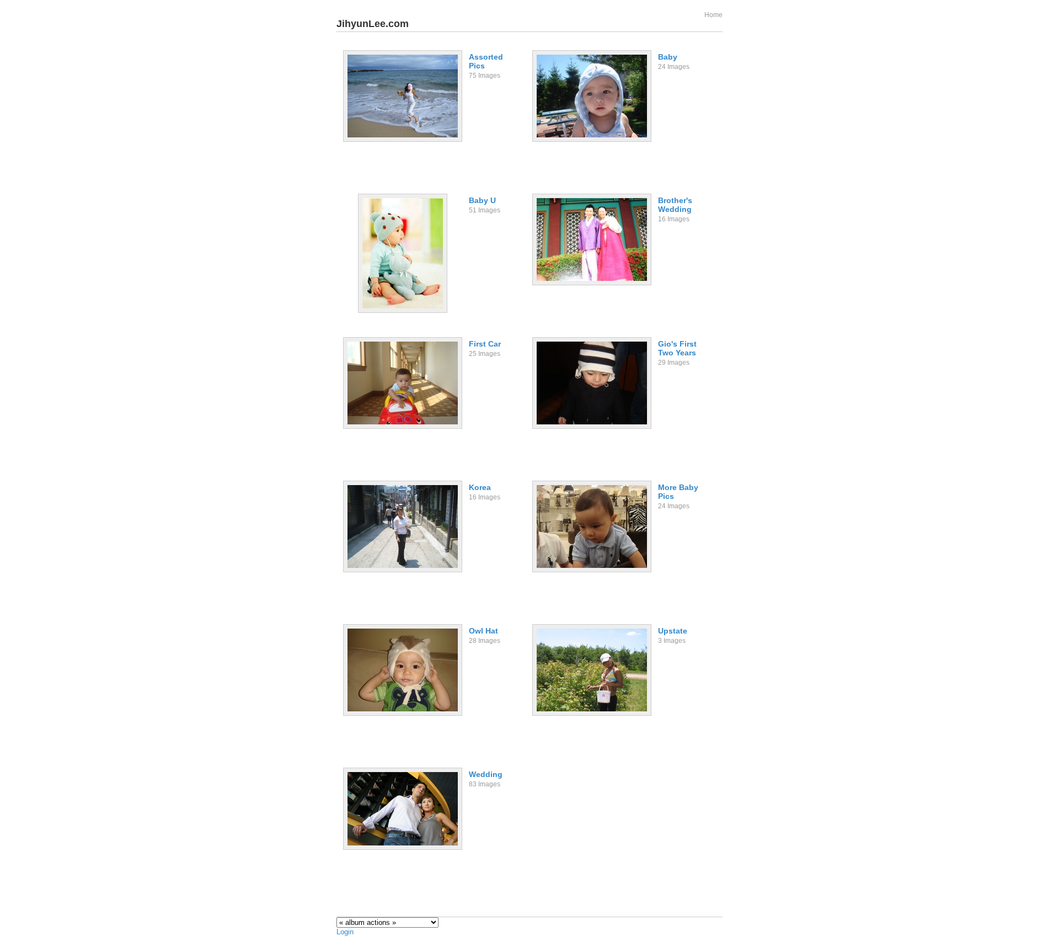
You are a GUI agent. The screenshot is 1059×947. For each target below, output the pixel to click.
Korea (480, 487)
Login (345, 932)
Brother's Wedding (675, 205)
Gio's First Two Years (677, 348)
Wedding (485, 774)
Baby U (482, 200)
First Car (485, 343)
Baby (667, 56)
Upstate (672, 630)
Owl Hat (483, 630)
